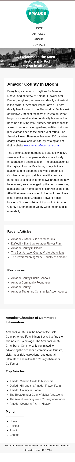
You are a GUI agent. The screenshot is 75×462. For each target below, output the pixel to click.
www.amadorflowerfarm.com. (41, 145)
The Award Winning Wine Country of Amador (38, 257)
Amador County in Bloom (26, 248)
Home (39, 28)
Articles (38, 33)
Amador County (21, 287)
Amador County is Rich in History (30, 403)
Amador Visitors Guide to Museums (33, 239)
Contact (39, 44)
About (38, 39)
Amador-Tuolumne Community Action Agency (39, 291)
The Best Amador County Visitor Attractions (37, 252)
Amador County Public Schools (30, 278)
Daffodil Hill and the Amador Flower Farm (36, 243)
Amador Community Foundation (31, 282)
